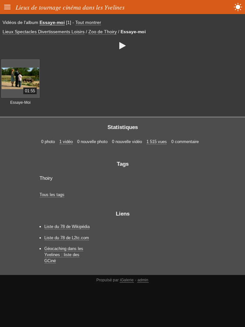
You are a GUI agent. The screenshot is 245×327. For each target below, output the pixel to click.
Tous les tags (52, 194)
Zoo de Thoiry (102, 31)
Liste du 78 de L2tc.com (66, 237)
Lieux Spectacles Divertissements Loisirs (44, 31)
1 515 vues (156, 141)
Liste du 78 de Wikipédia (67, 226)
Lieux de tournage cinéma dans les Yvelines (70, 7)
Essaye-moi (52, 22)
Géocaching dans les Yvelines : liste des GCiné (63, 254)
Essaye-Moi (20, 102)
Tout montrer (88, 22)
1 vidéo (66, 141)
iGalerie (127, 280)
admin (142, 280)
